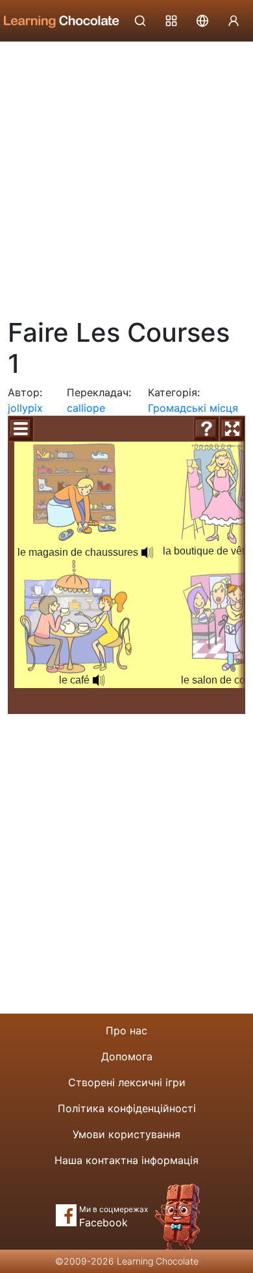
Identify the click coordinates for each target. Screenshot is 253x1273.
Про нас (126, 1030)
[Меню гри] (21, 429)
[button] (147, 552)
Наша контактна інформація (126, 1160)
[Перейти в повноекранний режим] (232, 429)
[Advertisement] (126, 175)
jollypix (25, 407)
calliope (86, 407)
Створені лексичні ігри (127, 1082)
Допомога (126, 1056)
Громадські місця (193, 407)
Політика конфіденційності (127, 1108)
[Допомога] (206, 429)
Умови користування (126, 1134)
